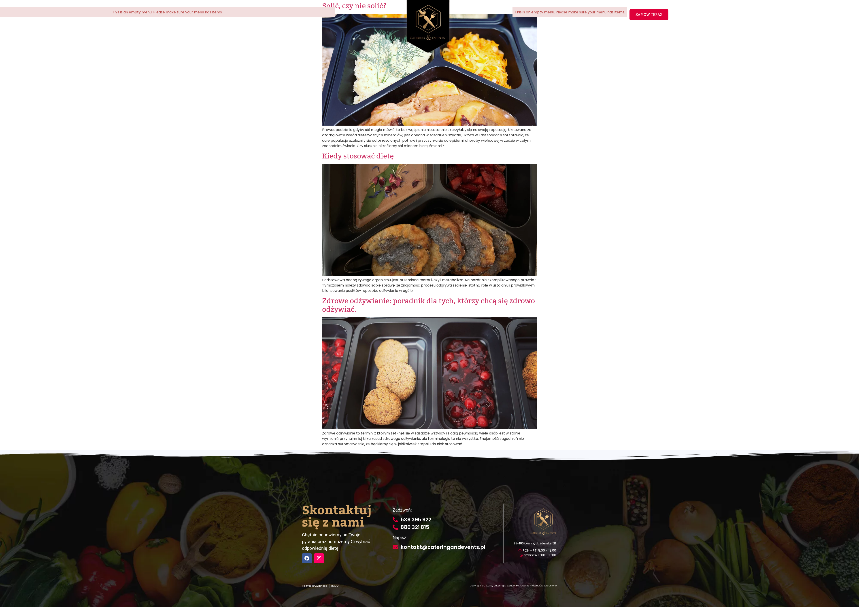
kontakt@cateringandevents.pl (443, 547)
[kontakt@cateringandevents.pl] (395, 547)
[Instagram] (319, 558)
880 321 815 (415, 527)
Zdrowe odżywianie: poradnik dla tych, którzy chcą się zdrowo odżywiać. (428, 305)
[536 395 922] (395, 519)
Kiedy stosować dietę (358, 156)
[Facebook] (307, 558)
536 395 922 (416, 519)
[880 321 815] (395, 527)
